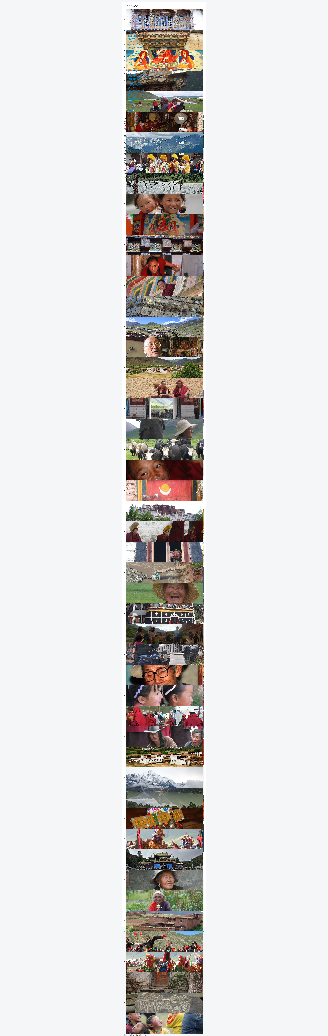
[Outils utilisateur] (181, 118)
